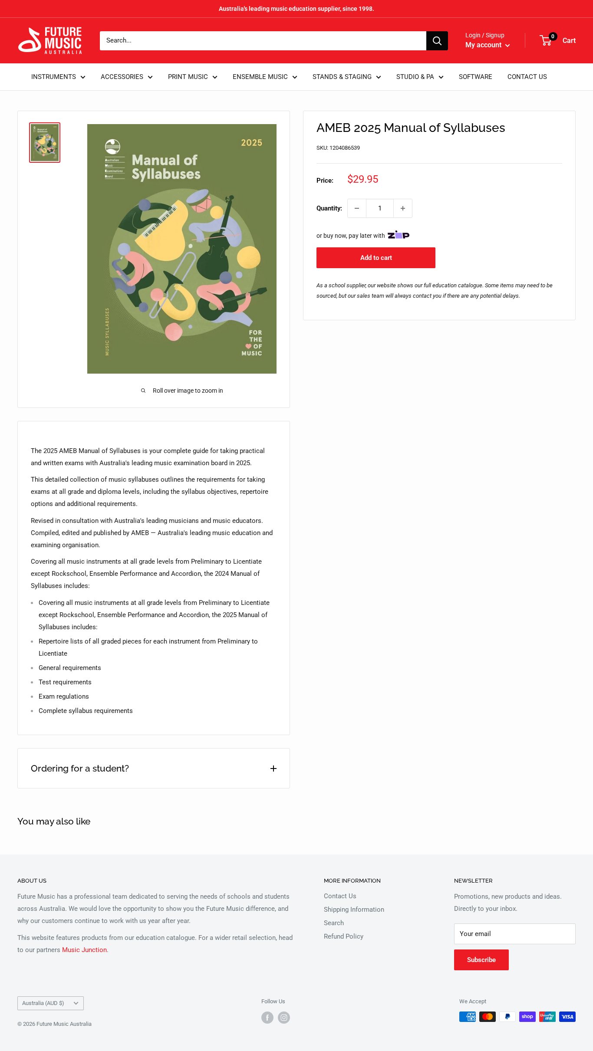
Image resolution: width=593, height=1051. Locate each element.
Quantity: (329, 208)
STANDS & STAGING (342, 77)
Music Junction (84, 950)
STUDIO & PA (415, 77)
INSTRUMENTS (53, 77)
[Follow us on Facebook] (267, 1018)
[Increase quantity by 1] (403, 208)
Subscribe (481, 960)
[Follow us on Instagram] (284, 1018)
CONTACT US (527, 77)
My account (484, 45)
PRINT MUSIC (188, 77)
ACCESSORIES (122, 77)
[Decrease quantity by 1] (357, 208)
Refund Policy (343, 936)
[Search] (437, 40)
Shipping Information (354, 909)
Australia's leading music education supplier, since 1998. (296, 8)
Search (334, 923)
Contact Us (340, 896)
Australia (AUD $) (43, 1003)
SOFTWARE (475, 77)
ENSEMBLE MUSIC (260, 77)
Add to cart (376, 258)
